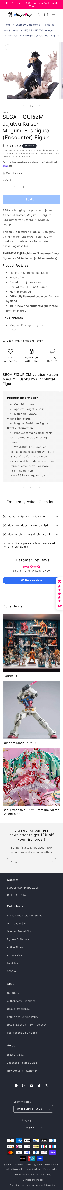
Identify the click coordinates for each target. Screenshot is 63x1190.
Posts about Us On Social (22, 1032)
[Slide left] (24, 106)
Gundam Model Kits (17, 743)
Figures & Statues (18, 939)
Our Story (13, 993)
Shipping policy (43, 1174)
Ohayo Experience (18, 1008)
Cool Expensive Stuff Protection (27, 1024)
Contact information (33, 1180)
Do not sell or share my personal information (33, 1185)
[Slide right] (39, 106)
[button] (54, 14)
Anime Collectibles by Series (24, 915)
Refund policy (33, 1169)
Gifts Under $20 (17, 923)
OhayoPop (50, 1165)
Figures (8, 676)
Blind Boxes (14, 963)
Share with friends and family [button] (25, 340)
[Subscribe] (52, 862)
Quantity (7, 179)
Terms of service (23, 1174)
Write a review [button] (31, 580)
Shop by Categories (28, 24)
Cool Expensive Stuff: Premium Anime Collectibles (31, 812)
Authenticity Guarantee (21, 1000)
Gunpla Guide (15, 1054)
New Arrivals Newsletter (22, 1070)
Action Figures (16, 947)
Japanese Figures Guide (22, 1062)
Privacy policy (50, 1169)
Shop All (12, 970)
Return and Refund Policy (22, 1016)
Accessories (14, 955)
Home (7, 24)
